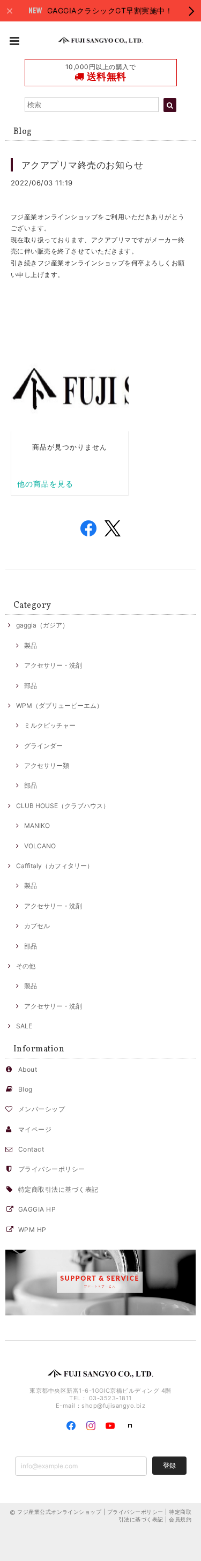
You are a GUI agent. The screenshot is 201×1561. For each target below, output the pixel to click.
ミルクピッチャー (50, 725)
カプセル (37, 926)
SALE (24, 1026)
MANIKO (37, 825)
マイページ (34, 1129)
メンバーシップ (41, 1109)
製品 (30, 645)
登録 (169, 1465)
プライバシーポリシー (51, 1169)
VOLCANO (40, 846)
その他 (25, 966)
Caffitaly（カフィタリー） (54, 866)
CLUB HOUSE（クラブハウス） (62, 806)
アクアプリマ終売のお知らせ (82, 164)
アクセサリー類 (46, 765)
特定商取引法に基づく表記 (58, 1189)
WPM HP (32, 1230)
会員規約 (180, 1519)
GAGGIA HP (37, 1209)
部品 (30, 686)
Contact (31, 1149)
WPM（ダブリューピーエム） (59, 705)
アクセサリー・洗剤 (53, 665)
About (27, 1069)
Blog (25, 1089)
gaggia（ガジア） (42, 625)
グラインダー (43, 746)
